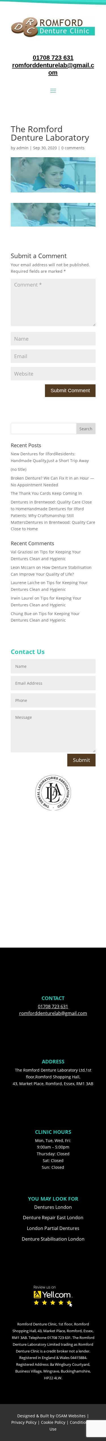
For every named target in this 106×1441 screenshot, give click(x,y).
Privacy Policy (23, 1422)
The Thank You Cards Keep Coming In (46, 493)
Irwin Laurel (22, 598)
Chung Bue (21, 613)
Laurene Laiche (25, 582)
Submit (81, 760)
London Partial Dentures (53, 1228)
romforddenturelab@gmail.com (53, 69)
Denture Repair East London (53, 1217)
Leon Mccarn (23, 567)
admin (22, 147)
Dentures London (53, 1207)
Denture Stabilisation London (53, 1239)
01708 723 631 (53, 57)
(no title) (18, 469)
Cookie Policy (53, 1422)
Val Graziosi (22, 552)
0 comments (73, 147)
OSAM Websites (71, 1415)
